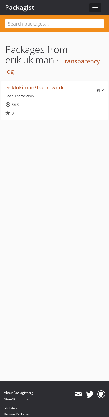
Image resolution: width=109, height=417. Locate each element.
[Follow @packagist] (90, 394)
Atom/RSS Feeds (16, 399)
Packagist (19, 7)
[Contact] (78, 394)
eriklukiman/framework (34, 87)
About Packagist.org (18, 392)
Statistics (10, 408)
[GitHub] (101, 394)
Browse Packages (17, 414)
